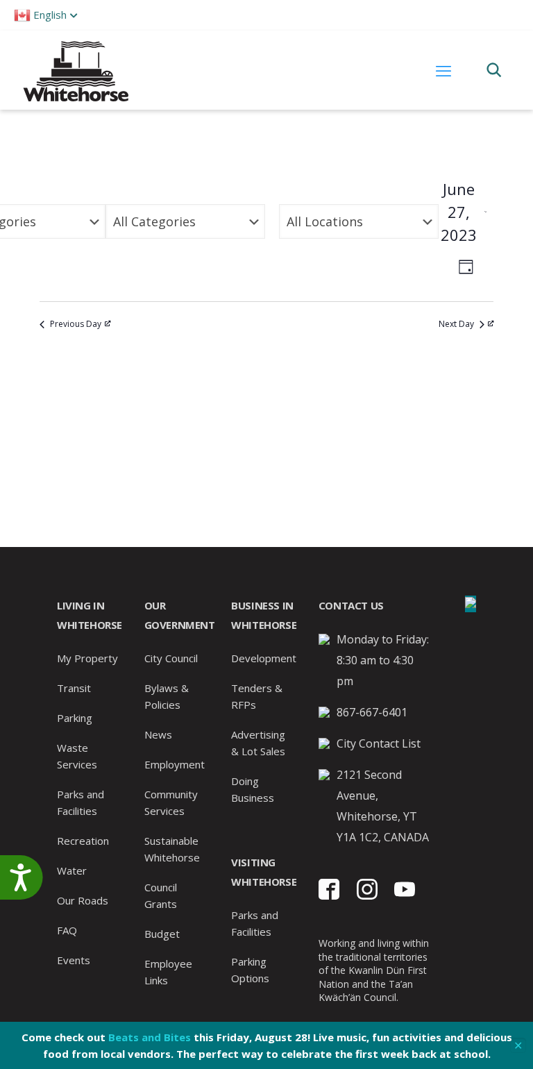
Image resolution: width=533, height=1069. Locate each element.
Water (72, 870)
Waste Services (77, 756)
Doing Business (252, 789)
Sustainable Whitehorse (172, 849)
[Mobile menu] (443, 70)
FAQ (67, 930)
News (158, 734)
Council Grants (160, 895)
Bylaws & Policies (166, 696)
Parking (74, 718)
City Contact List (379, 743)
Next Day (456, 324)
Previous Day (75, 324)
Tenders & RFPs (256, 696)
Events (73, 960)
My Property (87, 658)
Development (263, 658)
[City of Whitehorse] (75, 70)
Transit (74, 688)
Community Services (171, 802)
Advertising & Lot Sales (258, 742)
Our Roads (82, 900)
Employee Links (168, 972)
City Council (171, 658)
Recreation (83, 841)
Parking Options (250, 969)
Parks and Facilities (80, 802)
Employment (174, 764)
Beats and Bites (149, 1037)
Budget (162, 934)
